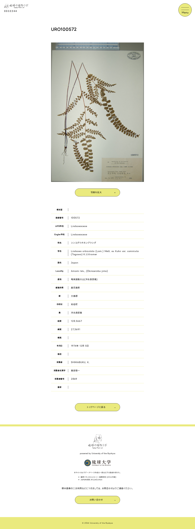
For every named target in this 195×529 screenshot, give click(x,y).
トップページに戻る (96, 407)
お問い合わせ (96, 499)
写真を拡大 (96, 192)
